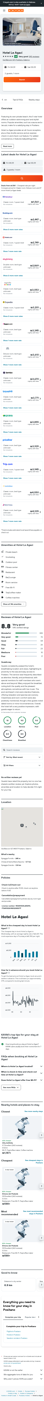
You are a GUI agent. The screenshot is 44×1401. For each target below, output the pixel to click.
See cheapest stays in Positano (34, 1161)
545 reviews (34, 56)
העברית (27, 4)
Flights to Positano (14, 1331)
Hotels (20, 1391)
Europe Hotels (30, 1391)
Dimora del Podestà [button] (10, 1194)
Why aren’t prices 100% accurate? (18, 1379)
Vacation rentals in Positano (17, 1338)
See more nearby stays (34, 1111)
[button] (41, 3)
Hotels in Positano (13, 1335)
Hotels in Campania (26, 1393)
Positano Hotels (24, 1395)
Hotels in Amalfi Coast (8, 1395)
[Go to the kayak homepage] (16, 10)
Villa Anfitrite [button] (7, 1143)
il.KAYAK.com (10, 1391)
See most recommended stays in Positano (33, 1212)
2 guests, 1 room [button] (12, 73)
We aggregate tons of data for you (18, 1374)
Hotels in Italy (12, 1393)
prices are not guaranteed (12, 1363)
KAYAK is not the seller (13, 1370)
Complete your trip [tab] (13, 1317)
